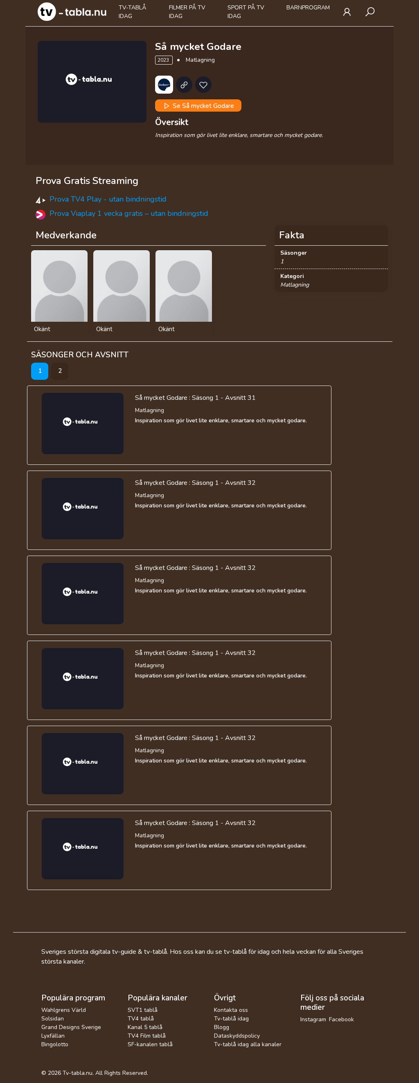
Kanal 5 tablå (145, 1027)
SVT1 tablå (143, 1010)
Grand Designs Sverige (71, 1027)
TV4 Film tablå (147, 1036)
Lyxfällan (53, 1036)
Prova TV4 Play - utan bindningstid (108, 199)
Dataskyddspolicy (237, 1036)
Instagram (313, 1019)
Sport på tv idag (246, 12)
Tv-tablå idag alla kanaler (248, 1044)
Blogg (221, 1027)
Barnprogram (308, 7)
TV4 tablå (141, 1018)
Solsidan (52, 1018)
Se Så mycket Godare (202, 105)
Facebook (341, 1019)
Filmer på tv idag (187, 12)
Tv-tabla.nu (77, 1073)
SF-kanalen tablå (150, 1044)
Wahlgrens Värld (63, 1010)
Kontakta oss (231, 1010)
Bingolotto (54, 1044)
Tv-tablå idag (132, 12)
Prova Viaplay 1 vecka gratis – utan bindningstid (129, 213)
